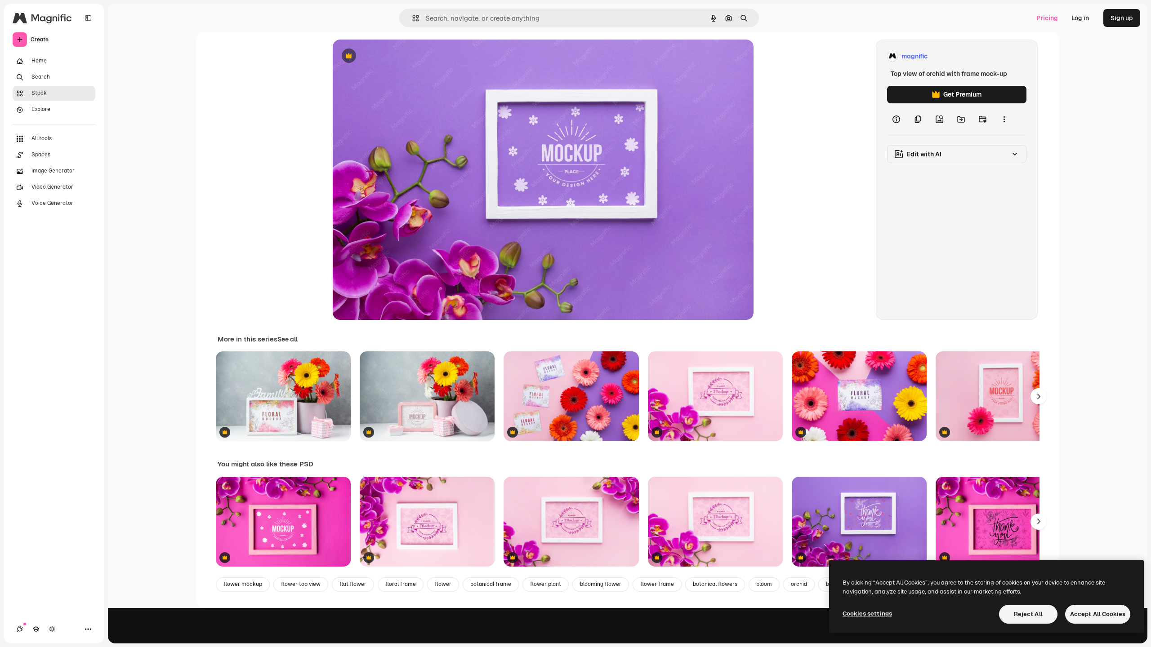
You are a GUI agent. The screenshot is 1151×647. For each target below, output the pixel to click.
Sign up (1122, 18)
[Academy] (36, 629)
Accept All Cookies (1097, 614)
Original (390, 56)
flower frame (657, 584)
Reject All (1028, 614)
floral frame (400, 584)
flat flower (352, 584)
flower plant (545, 584)
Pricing (1047, 18)
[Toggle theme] (52, 629)
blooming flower (600, 584)
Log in (1080, 18)
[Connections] (20, 629)
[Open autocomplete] (412, 18)
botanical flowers (715, 584)
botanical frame (490, 584)
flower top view (301, 584)
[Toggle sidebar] (88, 18)
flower (443, 584)
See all (287, 339)
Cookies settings (867, 613)
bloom (764, 584)
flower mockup (242, 584)
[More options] (1004, 120)
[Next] (1039, 396)
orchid (799, 584)
